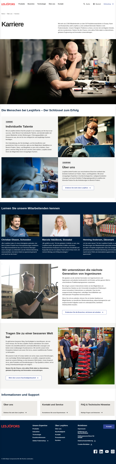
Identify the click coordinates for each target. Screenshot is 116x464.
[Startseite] (8, 4)
